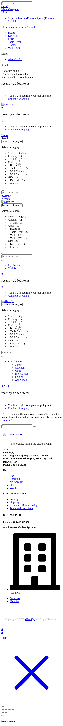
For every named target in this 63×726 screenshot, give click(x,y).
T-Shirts (12, 44)
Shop (12, 484)
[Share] (9, 709)
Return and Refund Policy (23, 505)
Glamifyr (30, 619)
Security (14, 499)
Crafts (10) (14, 162)
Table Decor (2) (18, 168)
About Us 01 (15, 59)
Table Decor (14, 41)
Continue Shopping (18, 98)
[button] (2, 107)
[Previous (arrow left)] (2, 712)
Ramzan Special (26, 27)
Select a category (17, 153)
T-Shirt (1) (15, 159)
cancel (4, 6)
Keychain (13, 35)
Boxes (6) (14, 165)
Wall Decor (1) (17, 174)
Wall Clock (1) (17, 171)
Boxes (11, 32)
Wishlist (12, 268)
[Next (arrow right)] (6, 712)
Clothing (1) (15, 156)
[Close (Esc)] (12, 709)
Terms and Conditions (21, 508)
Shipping (14, 502)
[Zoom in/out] (2, 709)
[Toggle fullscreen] (6, 709)
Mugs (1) (14, 183)
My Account (14, 265)
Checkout (15, 478)
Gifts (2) (13, 177)
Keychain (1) (16, 180)
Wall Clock (14, 47)
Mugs (11, 38)
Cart (12, 475)
